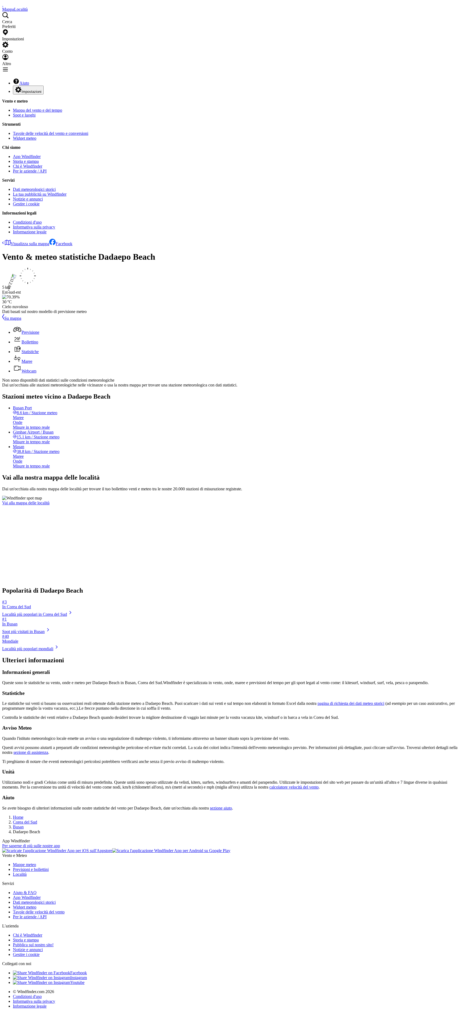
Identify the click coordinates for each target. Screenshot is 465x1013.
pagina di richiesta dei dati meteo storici (351, 703)
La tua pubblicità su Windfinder (39, 194)
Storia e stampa (26, 161)
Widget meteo (24, 138)
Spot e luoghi (24, 115)
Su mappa (12, 318)
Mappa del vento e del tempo (37, 110)
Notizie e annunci (28, 199)
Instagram (78, 977)
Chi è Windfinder (27, 166)
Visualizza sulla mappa (29, 243)
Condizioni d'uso (27, 222)
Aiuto (24, 83)
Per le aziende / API (30, 171)
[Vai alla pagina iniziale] (2, 4)
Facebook (64, 243)
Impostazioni (31, 92)
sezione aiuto (221, 808)
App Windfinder (27, 156)
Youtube (77, 982)
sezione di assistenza (30, 752)
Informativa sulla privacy (34, 227)
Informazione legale (30, 232)
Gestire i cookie (26, 204)
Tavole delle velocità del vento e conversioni (50, 133)
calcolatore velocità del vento (294, 787)
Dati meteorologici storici (34, 189)
